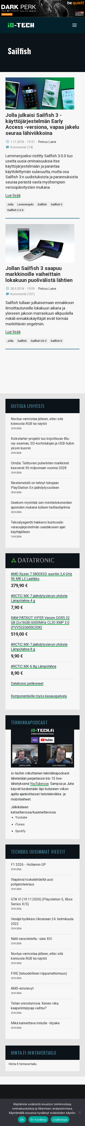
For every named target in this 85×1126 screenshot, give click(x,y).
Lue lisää (12, 195)
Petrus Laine (47, 142)
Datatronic (34, 560)
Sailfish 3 (56, 204)
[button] (75, 25)
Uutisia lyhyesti (27, 406)
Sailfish (42, 204)
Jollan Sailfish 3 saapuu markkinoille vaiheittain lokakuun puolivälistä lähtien (39, 274)
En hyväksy (38, 1119)
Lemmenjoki (25, 204)
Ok (22, 1119)
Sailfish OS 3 (38, 340)
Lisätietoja (60, 1119)
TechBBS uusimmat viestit (38, 851)
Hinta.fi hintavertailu (23, 1064)
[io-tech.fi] (21, 25)
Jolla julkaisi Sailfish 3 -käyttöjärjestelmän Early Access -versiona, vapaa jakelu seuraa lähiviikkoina (42, 124)
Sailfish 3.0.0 (15, 210)
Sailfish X (56, 340)
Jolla (10, 204)
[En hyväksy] (79, 1112)
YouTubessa (39, 784)
